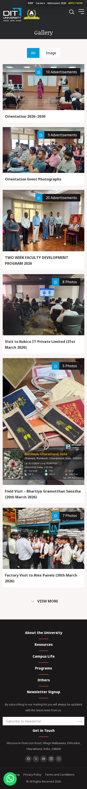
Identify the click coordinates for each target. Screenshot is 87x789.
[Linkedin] (51, 758)
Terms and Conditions (60, 774)
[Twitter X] (36, 758)
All (33, 52)
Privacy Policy (32, 774)
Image (51, 52)
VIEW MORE (47, 601)
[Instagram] (58, 758)
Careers (40, 3)
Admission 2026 (56, 3)
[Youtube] (43, 758)
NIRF (30, 3)
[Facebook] (28, 758)
